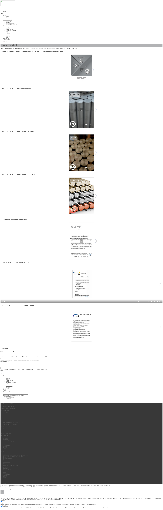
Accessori (8, 36)
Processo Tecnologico (7, 20)
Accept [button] (2, 487)
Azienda (4, 15)
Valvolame (8, 35)
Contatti (4, 40)
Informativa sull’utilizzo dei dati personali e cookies (13, 395)
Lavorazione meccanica (10, 23)
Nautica (7, 31)
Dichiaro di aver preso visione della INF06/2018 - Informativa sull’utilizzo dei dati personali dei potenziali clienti (24, 369)
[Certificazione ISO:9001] (7, 359)
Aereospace (8, 27)
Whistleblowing (9, 18)
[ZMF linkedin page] (82, 10)
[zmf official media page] (82, 8)
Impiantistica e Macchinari (11, 30)
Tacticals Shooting (9, 33)
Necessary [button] (3, 500)
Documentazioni (6, 39)
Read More (6, 487)
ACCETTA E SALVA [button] (5, 508)
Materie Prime (8, 21)
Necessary (4, 501)
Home (4, 392)
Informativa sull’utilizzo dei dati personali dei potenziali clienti (15, 394)
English (4, 11)
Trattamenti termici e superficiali (12, 24)
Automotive (8, 28)
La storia (7, 16)
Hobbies (7, 37)
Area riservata (6, 38)
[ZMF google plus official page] (82, 7)
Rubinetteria (8, 32)
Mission (7, 17)
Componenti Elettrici (10, 29)
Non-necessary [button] (3, 505)
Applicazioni (5, 25)
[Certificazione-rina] (5, 361)
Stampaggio (8, 22)
